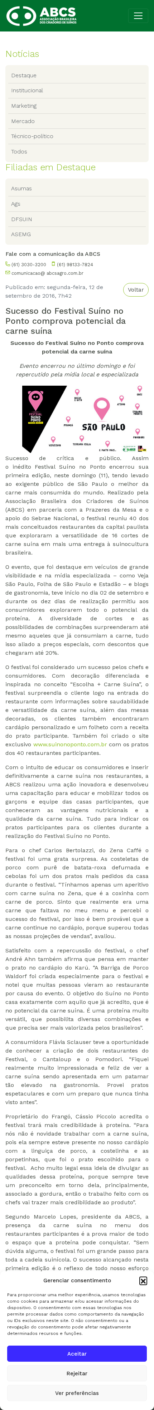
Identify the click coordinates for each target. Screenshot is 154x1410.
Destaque (24, 75)
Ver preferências (77, 1393)
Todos (19, 151)
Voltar (136, 289)
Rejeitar (77, 1373)
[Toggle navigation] (138, 16)
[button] (143, 1280)
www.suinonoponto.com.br (70, 744)
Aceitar (77, 1354)
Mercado (23, 121)
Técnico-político (32, 136)
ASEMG (21, 234)
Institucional (27, 90)
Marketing (24, 105)
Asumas (21, 188)
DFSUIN (21, 219)
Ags (15, 203)
